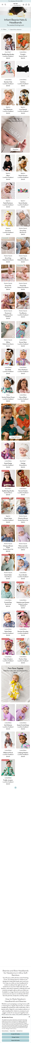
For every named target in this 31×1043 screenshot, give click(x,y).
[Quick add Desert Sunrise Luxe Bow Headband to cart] (28, 170)
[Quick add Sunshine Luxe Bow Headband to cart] (13, 225)
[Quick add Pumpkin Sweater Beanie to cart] (28, 49)
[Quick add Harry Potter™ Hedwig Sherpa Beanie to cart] (28, 458)
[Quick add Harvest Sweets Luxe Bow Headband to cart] (28, 485)
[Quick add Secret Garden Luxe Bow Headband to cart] (28, 197)
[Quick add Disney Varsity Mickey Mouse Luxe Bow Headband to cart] (13, 391)
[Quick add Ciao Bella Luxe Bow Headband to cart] (13, 364)
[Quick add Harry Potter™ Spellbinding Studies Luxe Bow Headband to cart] (13, 49)
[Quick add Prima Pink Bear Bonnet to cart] (13, 280)
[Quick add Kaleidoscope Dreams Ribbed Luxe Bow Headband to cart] (28, 597)
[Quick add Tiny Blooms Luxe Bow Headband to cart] (28, 307)
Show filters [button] (3, 31)
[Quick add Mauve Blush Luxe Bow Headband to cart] (28, 391)
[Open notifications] (26, 4)
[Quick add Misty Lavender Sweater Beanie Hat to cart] (28, 540)
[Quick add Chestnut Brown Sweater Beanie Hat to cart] (28, 513)
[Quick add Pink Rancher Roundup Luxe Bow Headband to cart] (28, 626)
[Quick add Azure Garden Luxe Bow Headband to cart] (28, 569)
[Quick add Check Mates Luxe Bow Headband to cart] (13, 513)
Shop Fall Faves (15, 437)
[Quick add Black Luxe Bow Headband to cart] (13, 170)
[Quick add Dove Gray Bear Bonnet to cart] (28, 225)
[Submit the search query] (9, 29)
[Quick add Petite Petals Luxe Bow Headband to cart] (13, 626)
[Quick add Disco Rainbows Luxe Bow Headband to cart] (28, 364)
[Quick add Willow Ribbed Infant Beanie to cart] (13, 336)
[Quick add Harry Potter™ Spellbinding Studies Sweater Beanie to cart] (13, 485)
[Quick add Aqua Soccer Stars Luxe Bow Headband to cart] (28, 336)
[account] (23, 4)
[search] (5, 4)
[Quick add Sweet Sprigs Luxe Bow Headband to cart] (13, 458)
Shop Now (15, 149)
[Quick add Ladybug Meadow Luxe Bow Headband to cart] (28, 747)
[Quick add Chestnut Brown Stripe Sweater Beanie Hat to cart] (13, 540)
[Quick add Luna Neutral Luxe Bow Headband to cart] (28, 104)
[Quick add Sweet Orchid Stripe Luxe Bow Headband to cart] (28, 719)
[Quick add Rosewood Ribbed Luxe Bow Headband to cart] (13, 307)
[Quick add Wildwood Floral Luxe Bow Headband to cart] (13, 747)
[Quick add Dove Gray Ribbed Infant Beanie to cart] (13, 252)
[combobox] (5, 4)
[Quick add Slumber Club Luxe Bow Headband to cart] (13, 76)
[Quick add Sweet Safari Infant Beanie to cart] (13, 569)
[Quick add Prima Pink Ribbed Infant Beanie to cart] (28, 280)
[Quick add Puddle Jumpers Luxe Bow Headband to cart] (13, 774)
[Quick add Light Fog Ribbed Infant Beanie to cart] (28, 252)
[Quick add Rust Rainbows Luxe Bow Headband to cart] (13, 104)
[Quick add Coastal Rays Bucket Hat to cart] (13, 597)
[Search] (5, 4)
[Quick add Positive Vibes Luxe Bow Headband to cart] (28, 653)
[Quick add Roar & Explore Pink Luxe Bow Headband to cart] (13, 653)
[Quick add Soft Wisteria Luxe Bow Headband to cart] (13, 719)
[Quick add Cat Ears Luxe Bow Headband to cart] (28, 76)
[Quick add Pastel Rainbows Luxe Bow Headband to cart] (13, 197)
